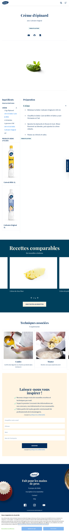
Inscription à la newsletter (34, 492)
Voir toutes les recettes (35, 304)
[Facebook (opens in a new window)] (25, 505)
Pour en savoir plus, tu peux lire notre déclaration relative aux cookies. (33, 524)
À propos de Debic (34, 488)
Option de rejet (32, 528)
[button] (31, 298)
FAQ (34, 499)
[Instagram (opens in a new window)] (34, 505)
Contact (34, 495)
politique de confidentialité (37, 415)
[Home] (5, 3)
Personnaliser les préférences (7, 528)
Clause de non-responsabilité (34, 510)
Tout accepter (53, 528)
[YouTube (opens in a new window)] (43, 505)
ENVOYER (35, 446)
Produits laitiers (34, 28)
